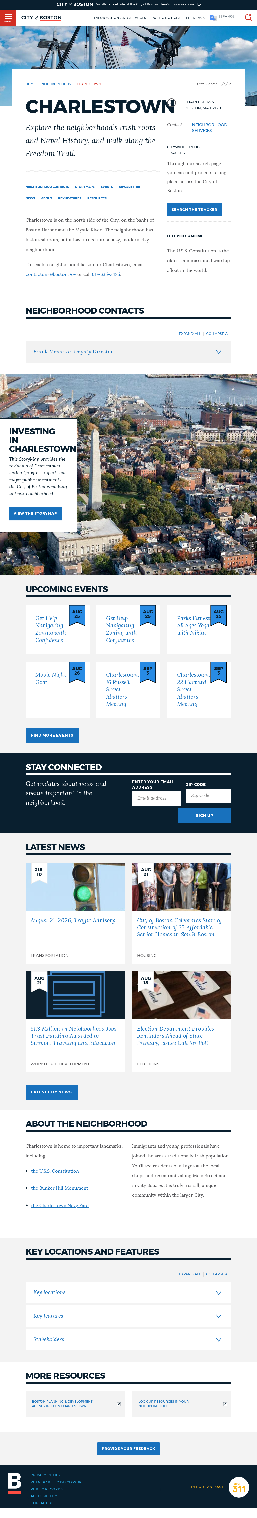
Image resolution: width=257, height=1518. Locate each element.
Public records (47, 1489)
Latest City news (51, 1092)
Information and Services (120, 17)
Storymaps (85, 186)
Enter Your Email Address (153, 784)
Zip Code (196, 785)
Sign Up (204, 816)
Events (107, 186)
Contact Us (42, 1503)
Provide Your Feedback (128, 1449)
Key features (69, 198)
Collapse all (218, 334)
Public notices (166, 17)
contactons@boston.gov (51, 274)
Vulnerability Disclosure (57, 1482)
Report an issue (207, 1487)
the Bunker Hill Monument (59, 1188)
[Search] (246, 18)
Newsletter (129, 186)
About (46, 198)
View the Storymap (35, 513)
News (30, 198)
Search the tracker (194, 210)
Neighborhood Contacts (47, 186)
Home (30, 84)
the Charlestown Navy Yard (60, 1206)
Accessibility (44, 1496)
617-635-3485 (106, 274)
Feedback (195, 17)
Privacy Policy (46, 1475)
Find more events (52, 735)
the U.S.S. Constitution (55, 1171)
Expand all (190, 334)
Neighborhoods (56, 84)
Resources (97, 198)
